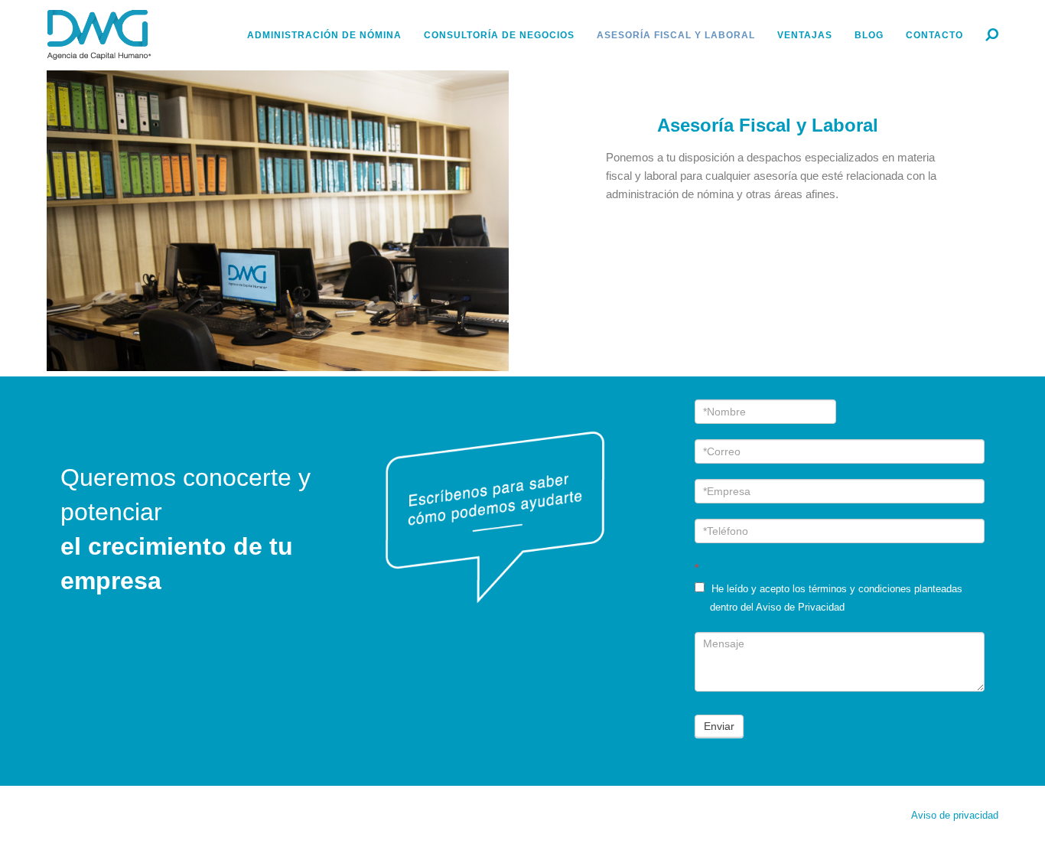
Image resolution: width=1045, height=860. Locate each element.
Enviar (719, 726)
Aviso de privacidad (954, 815)
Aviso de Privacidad (800, 607)
